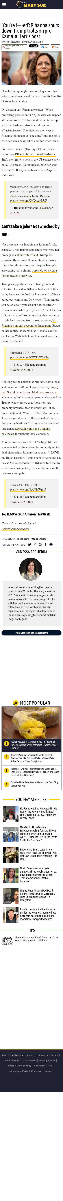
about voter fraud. (28, 255)
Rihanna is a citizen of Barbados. (35, 154)
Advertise (43, 1055)
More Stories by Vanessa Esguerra (31, 632)
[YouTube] (51, 545)
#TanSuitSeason (40, 196)
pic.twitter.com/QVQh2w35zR (28, 200)
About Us (31, 1055)
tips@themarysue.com (15, 528)
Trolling (42, 539)
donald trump (23, 539)
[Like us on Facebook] (35, 545)
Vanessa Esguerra (12, 41)
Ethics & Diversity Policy (19, 1065)
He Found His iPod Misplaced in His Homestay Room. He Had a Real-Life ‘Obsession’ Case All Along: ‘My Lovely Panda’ (38, 813)
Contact (48, 1071)
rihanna (34, 539)
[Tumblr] (46, 545)
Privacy (54, 1055)
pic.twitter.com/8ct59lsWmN (28, 489)
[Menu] (4, 4)
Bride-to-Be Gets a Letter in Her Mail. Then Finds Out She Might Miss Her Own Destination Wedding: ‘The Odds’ (38, 854)
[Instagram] (40, 545)
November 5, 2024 (21, 370)
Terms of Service (13, 1060)
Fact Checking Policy (18, 1071)
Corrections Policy (43, 1065)
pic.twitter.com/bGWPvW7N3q (29, 357)
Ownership (36, 1071)
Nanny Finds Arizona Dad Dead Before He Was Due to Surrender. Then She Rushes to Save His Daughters (37, 895)
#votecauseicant (20, 196)
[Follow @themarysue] (30, 545)
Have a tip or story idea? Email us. (33, 937)
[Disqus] (31, 994)
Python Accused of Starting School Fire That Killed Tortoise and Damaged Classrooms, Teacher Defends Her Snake (34, 744)
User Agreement (47, 1060)
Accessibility (30, 1060)
